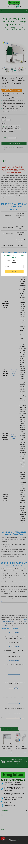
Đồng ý (14, 271)
